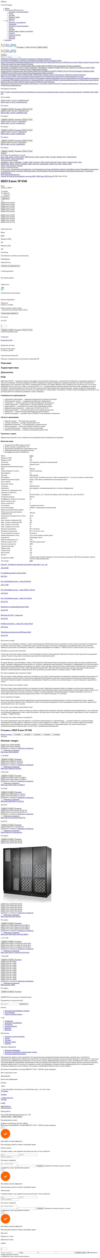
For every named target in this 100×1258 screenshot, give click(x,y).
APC (2, 66)
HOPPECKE (37, 71)
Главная (3, 176)
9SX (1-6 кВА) (6, 92)
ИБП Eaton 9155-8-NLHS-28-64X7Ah (13, 818)
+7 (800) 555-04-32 (30, 47)
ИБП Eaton (40, 176)
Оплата (11, 13)
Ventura (19, 75)
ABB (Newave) (57, 62)
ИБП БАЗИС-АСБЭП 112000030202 (13, 123)
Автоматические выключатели (32, 76)
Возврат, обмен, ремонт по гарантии (21, 31)
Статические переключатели (48, 83)
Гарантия (12, 19)
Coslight (50, 67)
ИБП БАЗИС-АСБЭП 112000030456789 (14, 102)
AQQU (20, 67)
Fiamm (39, 69)
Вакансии (12, 36)
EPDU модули (6, 76)
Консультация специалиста (10, 313)
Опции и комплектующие (53, 60)
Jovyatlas (10, 64)
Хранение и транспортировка (18, 12)
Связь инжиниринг (59, 66)
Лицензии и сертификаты (17, 22)
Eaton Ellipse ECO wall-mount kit (11, 832)
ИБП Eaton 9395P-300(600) (10, 752)
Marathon (79, 71)
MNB (30, 164)
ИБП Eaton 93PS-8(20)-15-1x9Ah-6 (12, 801)
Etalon (28, 69)
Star (2, 75)
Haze (25, 71)
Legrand (85, 62)
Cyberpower (72, 67)
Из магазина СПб (6, 340)
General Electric (14, 66)
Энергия (75, 75)
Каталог (4, 55)
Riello (21, 62)
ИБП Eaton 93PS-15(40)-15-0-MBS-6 (13, 785)
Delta (12, 62)
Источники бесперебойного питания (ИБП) (21, 176)
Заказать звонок (42, 47)
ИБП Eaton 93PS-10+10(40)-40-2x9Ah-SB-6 (15, 952)
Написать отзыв (6, 734)
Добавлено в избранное (26, 748)
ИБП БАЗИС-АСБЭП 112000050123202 (14, 113)
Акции (7, 8)
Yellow (40, 75)
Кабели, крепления (46, 80)
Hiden (34, 66)
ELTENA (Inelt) (34, 62)
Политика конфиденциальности (15, 1054)
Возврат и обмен (14, 17)
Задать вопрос (17, 1116)
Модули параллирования (27, 82)
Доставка (12, 15)
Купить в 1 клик (27, 109)
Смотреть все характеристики (11, 266)
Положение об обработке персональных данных (21, 1052)
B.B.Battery (34, 67)
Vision (47, 157)
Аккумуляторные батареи (35, 60)
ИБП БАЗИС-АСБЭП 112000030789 (13, 134)
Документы (12, 24)
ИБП (31, 561)
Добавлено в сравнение (12, 750)
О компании (9, 1021)
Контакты (12, 38)
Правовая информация (12, 1050)
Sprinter (44, 73)
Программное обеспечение (10, 83)
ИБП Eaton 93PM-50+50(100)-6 (11, 768)
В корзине (18, 109)
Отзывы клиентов (15, 35)
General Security (6, 71)
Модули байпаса (42, 171)
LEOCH (66, 71)
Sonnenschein (26, 73)
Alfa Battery (5, 67)
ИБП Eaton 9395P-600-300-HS (11, 916)
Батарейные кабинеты (28, 78)
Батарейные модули (59, 78)
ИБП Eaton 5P (49, 176)
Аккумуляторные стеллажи (41, 169)
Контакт (62, 75)
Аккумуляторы (10, 1012)
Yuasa (51, 75)
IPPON (44, 66)
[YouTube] (2, 201)
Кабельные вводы (73, 80)
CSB (61, 67)
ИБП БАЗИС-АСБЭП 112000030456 (13, 144)
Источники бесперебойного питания (13, 60)
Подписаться (24, 1004)
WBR (31, 75)
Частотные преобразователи (10, 174)
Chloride (23, 64)
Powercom (9, 73)
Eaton (3, 62)
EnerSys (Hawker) (7, 69)
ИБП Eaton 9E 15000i (8, 985)
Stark (75, 62)
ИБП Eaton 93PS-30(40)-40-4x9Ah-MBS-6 (14, 934)
